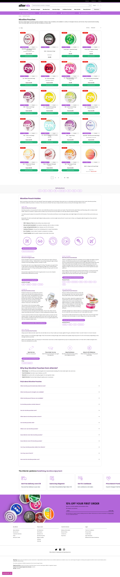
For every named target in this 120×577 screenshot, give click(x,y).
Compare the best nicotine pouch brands (72, 277)
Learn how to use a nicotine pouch (30, 358)
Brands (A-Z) (40, 533)
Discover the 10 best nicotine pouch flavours (73, 320)
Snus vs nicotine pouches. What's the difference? (34, 323)
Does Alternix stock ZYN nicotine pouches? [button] (31, 441)
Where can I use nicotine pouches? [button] (29, 428)
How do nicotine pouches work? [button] (28, 410)
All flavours (80, 324)
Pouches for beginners (27, 363)
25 (64, 177)
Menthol (65, 324)
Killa (86, 281)
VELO (69, 190)
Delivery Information (65, 530)
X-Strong (40, 284)
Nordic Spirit (62, 190)
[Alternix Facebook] (60, 549)
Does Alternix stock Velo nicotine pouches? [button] (31, 435)
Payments (63, 535)
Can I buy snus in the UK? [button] (26, 453)
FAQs (14, 535)
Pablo (50, 190)
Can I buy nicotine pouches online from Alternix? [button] (32, 447)
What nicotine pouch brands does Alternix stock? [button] (33, 386)
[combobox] (61, 5)
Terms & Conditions (89, 530)
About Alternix (16, 530)
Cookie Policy (88, 533)
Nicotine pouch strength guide (30, 280)
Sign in (94, 5)
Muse (74, 190)
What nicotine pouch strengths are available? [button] (32, 392)
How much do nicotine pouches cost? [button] (30, 459)
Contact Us (93, 1)
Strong (34, 284)
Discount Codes (16, 537)
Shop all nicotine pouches (28, 251)
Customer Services (17, 533)
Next (68, 177)
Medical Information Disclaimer (92, 537)
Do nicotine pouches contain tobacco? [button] (30, 404)
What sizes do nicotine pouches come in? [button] (31, 416)
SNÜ (55, 190)
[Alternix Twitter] (56, 549)
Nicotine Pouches (26, 16)
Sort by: (88, 27)
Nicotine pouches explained (29, 248)
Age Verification (88, 535)
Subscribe (111, 510)
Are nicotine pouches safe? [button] (27, 422)
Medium (28, 284)
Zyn (40, 190)
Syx (94, 281)
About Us (87, 1)
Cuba (79, 190)
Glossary (39, 539)
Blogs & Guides (40, 537)
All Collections (40, 530)
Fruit (75, 324)
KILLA (45, 190)
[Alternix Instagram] (64, 549)
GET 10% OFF (6, 573)
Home (20, 16)
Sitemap (39, 541)
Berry (70, 324)
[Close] (10, 573)
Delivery (99, 1)
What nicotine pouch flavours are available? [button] (31, 398)
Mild (23, 284)
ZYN (64, 281)
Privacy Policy (111, 513)
